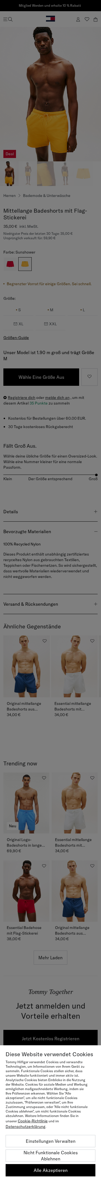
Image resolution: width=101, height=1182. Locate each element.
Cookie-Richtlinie (33, 1120)
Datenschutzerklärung (25, 1126)
